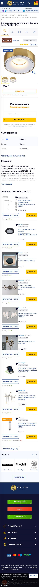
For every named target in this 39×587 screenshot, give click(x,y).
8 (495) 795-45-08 (32, 11)
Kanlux (20, 224)
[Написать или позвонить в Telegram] (6, 11)
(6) (10, 449)
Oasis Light (21, 363)
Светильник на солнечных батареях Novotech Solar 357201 (27, 425)
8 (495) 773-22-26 (13, 11)
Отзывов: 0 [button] (33, 44)
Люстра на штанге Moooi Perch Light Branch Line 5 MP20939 (26, 397)
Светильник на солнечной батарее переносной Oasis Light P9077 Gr (27, 370)
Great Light (21, 390)
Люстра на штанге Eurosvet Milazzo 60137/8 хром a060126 (27, 315)
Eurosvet (21, 280)
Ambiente (21, 335)
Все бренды (19, 477)
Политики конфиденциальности (22, 126)
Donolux (20, 253)
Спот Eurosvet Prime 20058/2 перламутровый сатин (26, 287)
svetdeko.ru (19, 574)
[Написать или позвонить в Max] (3, 11)
